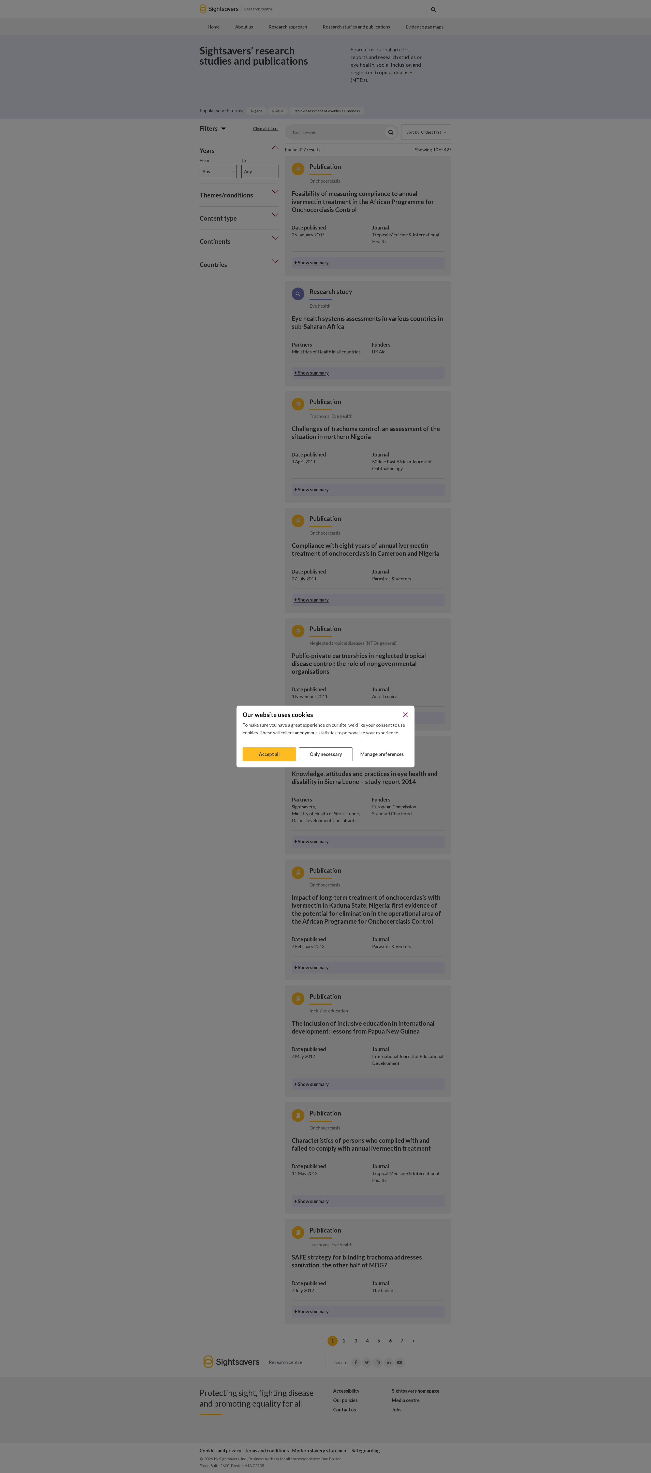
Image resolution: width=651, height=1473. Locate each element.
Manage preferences (382, 754)
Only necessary (326, 754)
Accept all (269, 754)
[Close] (405, 715)
